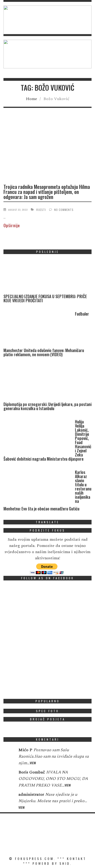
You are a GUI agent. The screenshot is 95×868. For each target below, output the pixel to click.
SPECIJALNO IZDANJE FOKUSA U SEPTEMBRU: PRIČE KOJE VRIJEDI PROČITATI (45, 298)
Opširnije (11, 225)
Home (31, 99)
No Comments (64, 210)
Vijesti (41, 210)
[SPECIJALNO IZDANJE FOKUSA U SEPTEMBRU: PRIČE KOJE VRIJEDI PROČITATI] (38, 276)
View (33, 762)
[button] (47, 20)
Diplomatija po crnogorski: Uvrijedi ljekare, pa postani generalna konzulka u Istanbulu (47, 406)
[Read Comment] (8, 753)
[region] (47, 20)
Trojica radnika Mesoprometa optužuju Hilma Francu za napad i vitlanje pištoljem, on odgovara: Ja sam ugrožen (46, 191)
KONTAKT (76, 858)
